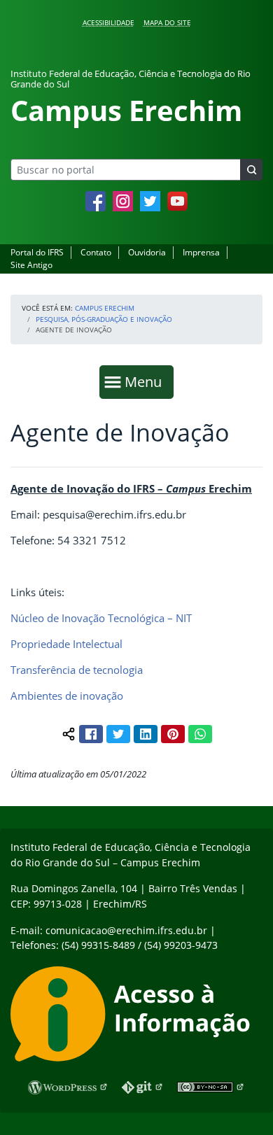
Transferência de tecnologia (76, 670)
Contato (95, 252)
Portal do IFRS (37, 252)
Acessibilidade (108, 22)
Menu (146, 381)
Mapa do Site (167, 22)
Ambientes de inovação (66, 696)
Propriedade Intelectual (66, 644)
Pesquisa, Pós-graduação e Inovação (104, 319)
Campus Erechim (104, 308)
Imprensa (201, 252)
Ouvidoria (147, 252)
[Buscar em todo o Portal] (251, 170)
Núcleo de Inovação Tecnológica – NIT (101, 618)
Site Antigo (31, 265)
